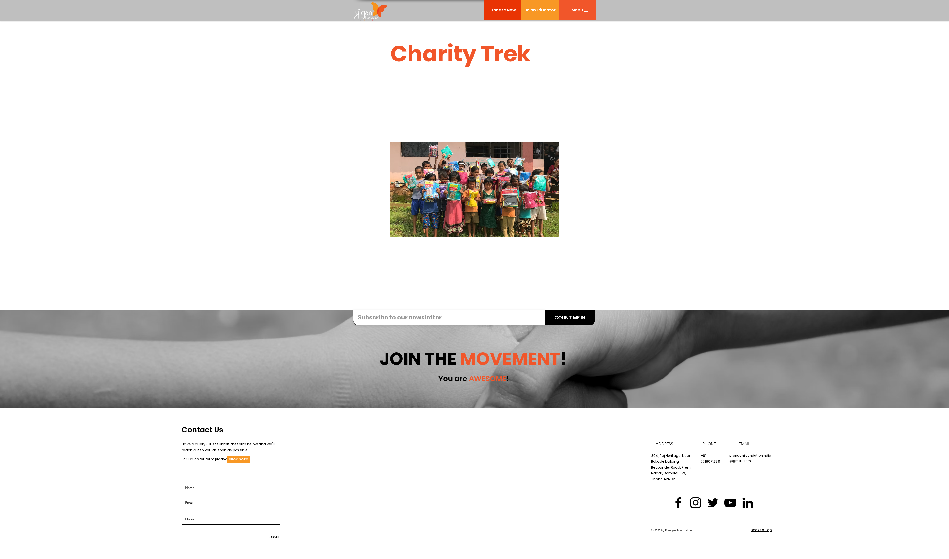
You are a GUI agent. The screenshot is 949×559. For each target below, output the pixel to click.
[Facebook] (678, 502)
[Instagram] (695, 502)
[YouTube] (730, 502)
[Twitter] (713, 502)
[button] (577, 10)
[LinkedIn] (747, 502)
